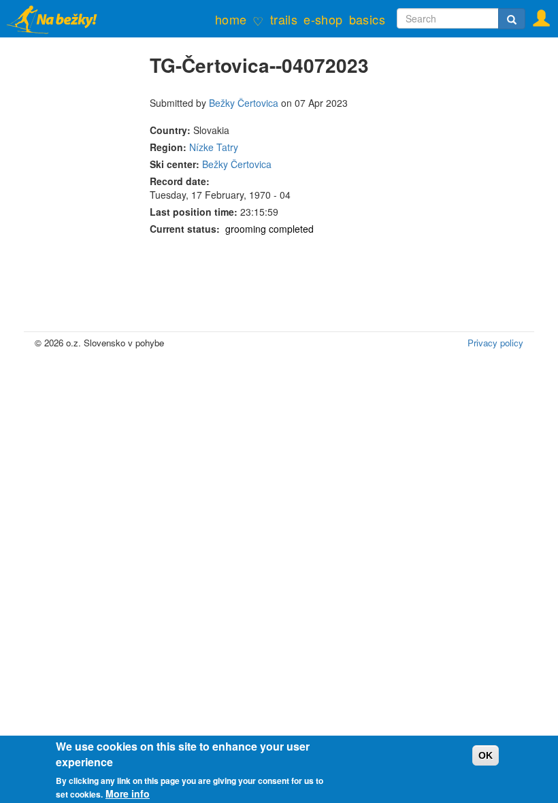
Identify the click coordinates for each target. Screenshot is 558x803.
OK (485, 755)
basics (367, 19)
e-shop (322, 19)
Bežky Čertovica (243, 103)
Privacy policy (495, 342)
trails (283, 19)
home (231, 19)
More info (127, 793)
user (537, 14)
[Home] (60, 18)
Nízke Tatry (213, 147)
